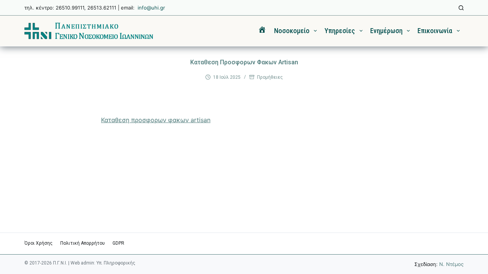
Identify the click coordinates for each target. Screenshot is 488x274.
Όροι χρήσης (38, 243)
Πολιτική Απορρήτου (82, 243)
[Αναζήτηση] (461, 7)
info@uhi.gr (151, 8)
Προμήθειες (270, 77)
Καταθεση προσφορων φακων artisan (155, 120)
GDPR (118, 243)
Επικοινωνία (434, 31)
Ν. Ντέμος (451, 264)
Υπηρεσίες (339, 31)
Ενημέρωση (386, 31)
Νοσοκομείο (292, 31)
